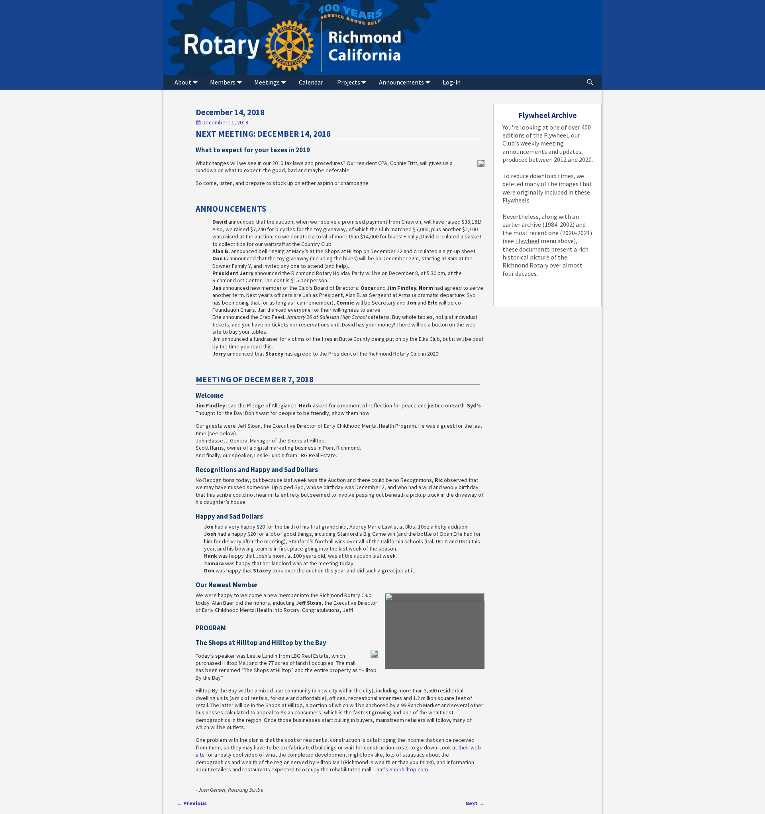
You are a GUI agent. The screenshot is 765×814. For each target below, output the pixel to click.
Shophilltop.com (408, 769)
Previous (192, 803)
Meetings (267, 82)
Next (474, 803)
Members (222, 82)
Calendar (311, 82)
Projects (348, 82)
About (183, 82)
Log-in (452, 82)
